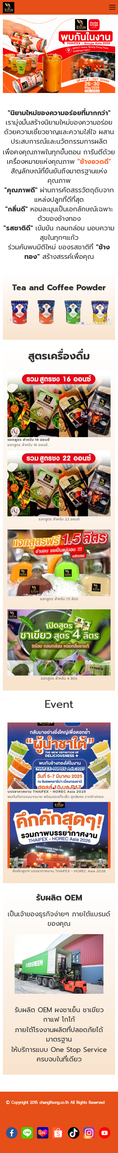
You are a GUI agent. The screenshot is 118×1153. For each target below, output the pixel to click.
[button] (11, 56)
